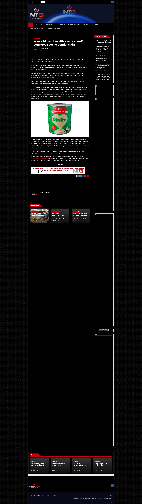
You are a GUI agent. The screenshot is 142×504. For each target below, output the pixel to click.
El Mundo (95, 24)
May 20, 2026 (36, 218)
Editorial (34, 461)
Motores (55, 461)
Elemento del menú (54, 28)
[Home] (30, 25)
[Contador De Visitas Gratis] (104, 329)
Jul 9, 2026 (35, 468)
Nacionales (38, 24)
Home (107, 495)
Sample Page (109, 502)
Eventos (86, 24)
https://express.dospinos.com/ (40, 158)
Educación (97, 461)
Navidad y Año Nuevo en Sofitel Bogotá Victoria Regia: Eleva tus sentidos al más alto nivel (92, 498)
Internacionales (74, 24)
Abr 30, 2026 (56, 218)
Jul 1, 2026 (56, 468)
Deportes (62, 24)
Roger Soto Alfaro (45, 48)
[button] (113, 26)
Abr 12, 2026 (77, 218)
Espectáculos (50, 24)
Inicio (111, 495)
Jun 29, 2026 (99, 468)
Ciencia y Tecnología (37, 28)
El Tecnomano (54, 495)
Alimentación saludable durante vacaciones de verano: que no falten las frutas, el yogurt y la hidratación (70, 182)
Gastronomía (37, 38)
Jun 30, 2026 (78, 468)
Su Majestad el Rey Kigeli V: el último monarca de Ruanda (38, 466)
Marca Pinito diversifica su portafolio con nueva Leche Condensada (59, 43)
